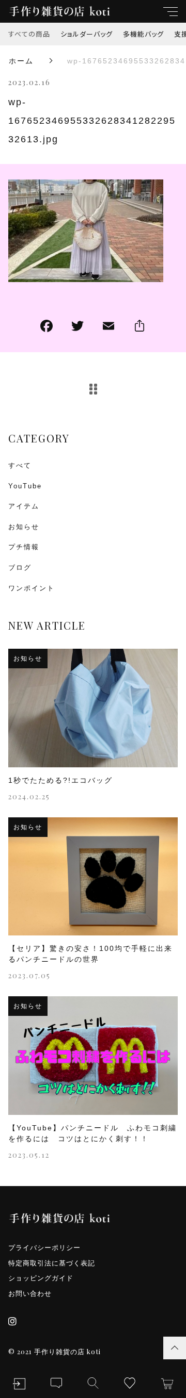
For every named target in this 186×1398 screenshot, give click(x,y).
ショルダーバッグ (86, 34)
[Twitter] (77, 327)
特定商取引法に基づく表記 (51, 1263)
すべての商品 (29, 34)
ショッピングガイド (40, 1278)
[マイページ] (19, 1384)
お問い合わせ (30, 1293)
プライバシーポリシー (44, 1248)
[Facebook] (46, 327)
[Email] (108, 327)
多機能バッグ (143, 34)
